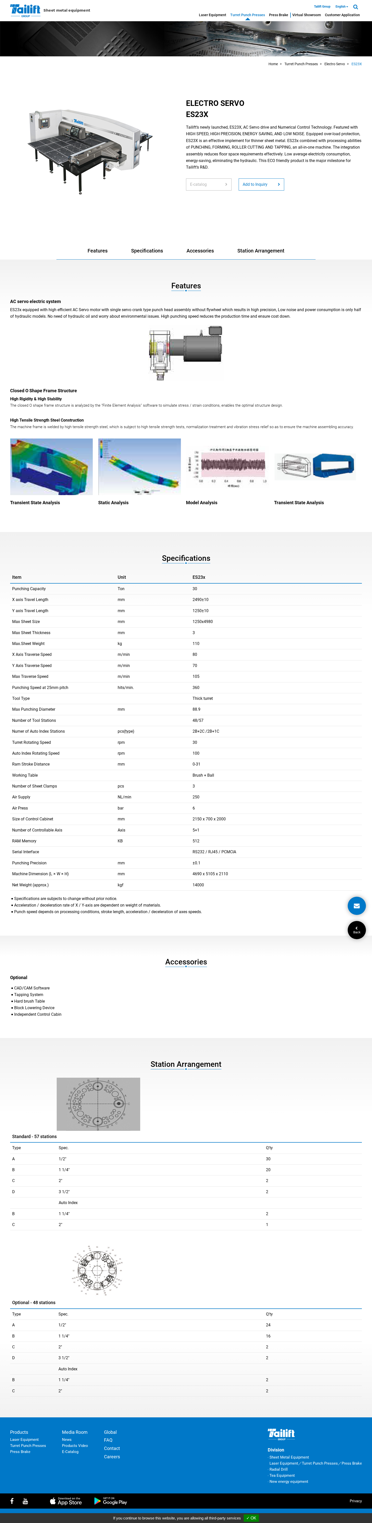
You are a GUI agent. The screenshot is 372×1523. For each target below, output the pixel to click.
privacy (356, 1501)
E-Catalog (70, 1451)
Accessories (200, 251)
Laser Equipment (212, 15)
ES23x (357, 64)
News (67, 1439)
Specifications (147, 251)
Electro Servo (334, 64)
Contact (112, 1448)
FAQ (108, 1440)
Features (98, 251)
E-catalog (198, 184)
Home (273, 64)
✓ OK (251, 1518)
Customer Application (342, 15)
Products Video (75, 1445)
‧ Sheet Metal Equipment (288, 1457)
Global (110, 1432)
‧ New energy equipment (288, 1481)
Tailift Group (322, 6)
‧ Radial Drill (278, 1469)
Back (356, 932)
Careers (112, 1456)
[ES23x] (89, 150)
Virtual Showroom (306, 15)
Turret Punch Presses (247, 15)
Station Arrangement (260, 251)
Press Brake (278, 15)
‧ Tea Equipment (281, 1475)
